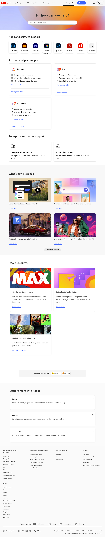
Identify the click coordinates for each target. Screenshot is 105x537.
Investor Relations (7, 503)
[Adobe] (4, 3)
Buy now (81, 3)
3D (4, 470)
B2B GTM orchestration (36, 465)
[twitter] (27, 531)
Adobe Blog (6, 517)
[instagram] (23, 531)
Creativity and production (36, 462)
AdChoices (99, 533)
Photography (6, 459)
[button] (94, 2)
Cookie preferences (96, 530)
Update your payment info (23, 109)
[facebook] (19, 531)
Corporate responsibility (9, 501)
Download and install (88, 457)
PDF (4, 467)
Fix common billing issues (22, 115)
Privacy (80, 530)
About (4, 489)
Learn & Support (68, 3)
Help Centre (86, 454)
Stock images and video (9, 475)
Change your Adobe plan (67, 75)
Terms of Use (86, 530)
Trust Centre (6, 509)
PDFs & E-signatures (32, 3)
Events (5, 495)
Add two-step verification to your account (27, 78)
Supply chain (6, 506)
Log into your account (8, 487)
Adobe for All (6, 514)
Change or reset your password (24, 75)
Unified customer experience (37, 459)
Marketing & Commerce (50, 3)
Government (59, 459)
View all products (7, 478)
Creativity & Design (15, 3)
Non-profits (59, 457)
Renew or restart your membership (70, 78)
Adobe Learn (86, 462)
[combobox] (52, 22)
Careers (5, 492)
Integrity (5, 512)
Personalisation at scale (36, 454)
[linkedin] (30, 531)
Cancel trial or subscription (68, 81)
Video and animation (8, 464)
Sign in (100, 3)
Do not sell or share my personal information (76, 533)
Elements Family (7, 472)
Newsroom (6, 498)
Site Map (91, 533)
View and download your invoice (25, 112)
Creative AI (6, 456)
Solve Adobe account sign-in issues (25, 81)
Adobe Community (87, 459)
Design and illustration (9, 461)
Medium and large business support (92, 465)
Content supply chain (35, 457)
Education (58, 454)
